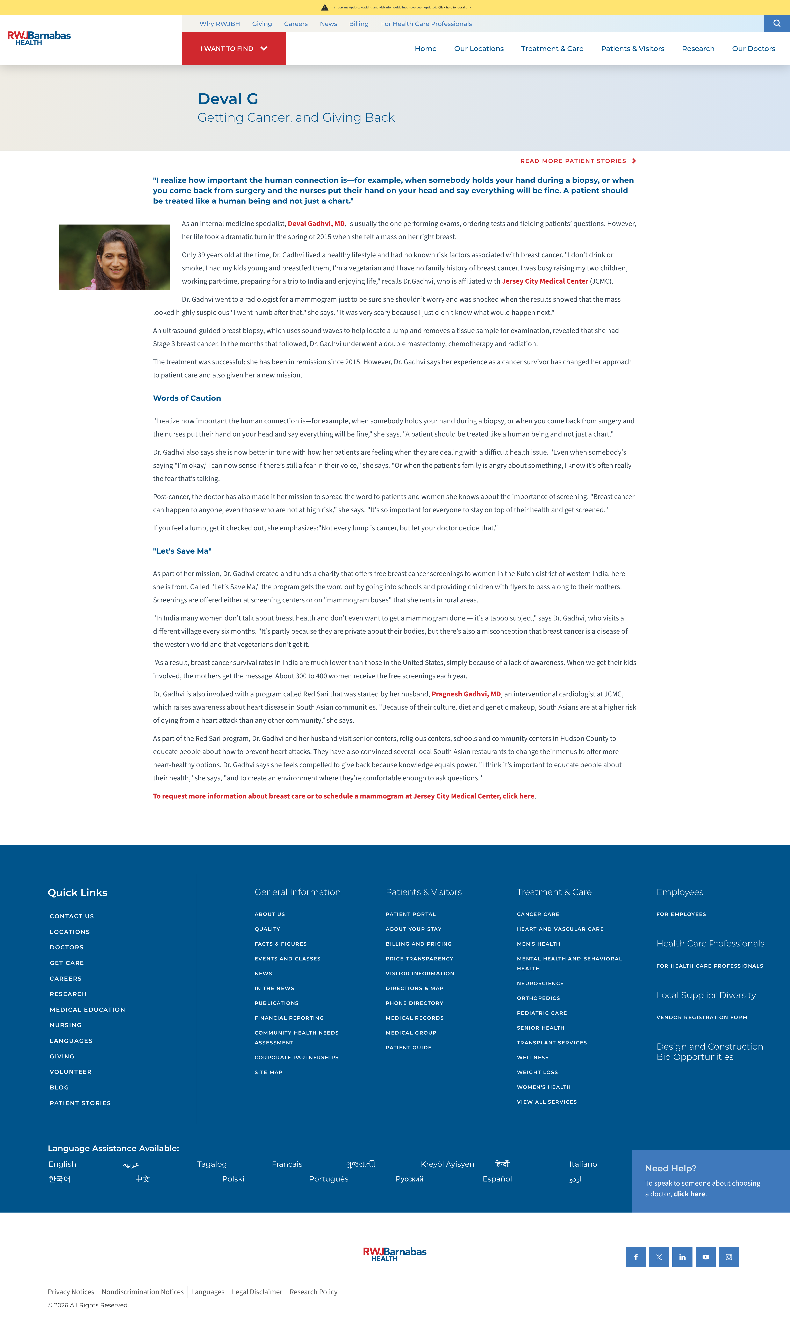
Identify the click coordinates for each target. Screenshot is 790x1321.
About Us (270, 914)
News (328, 24)
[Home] (91, 40)
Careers (296, 24)
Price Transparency (420, 959)
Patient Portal (411, 914)
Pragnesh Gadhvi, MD (466, 694)
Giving (262, 24)
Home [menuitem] (426, 48)
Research (68, 993)
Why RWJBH (220, 24)
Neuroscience (540, 983)
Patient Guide (409, 1048)
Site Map (269, 1072)
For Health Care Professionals (426, 24)
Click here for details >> (455, 7)
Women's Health (544, 1087)
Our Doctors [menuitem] (753, 48)
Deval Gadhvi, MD (316, 223)
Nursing (66, 1025)
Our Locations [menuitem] (479, 48)
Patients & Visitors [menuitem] (633, 48)
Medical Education (88, 1009)
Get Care (67, 962)
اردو (575, 1178)
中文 (142, 1178)
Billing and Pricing (419, 944)
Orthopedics (538, 998)
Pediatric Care (542, 1013)
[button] (777, 23)
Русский (409, 1178)
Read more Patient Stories (573, 161)
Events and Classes (288, 959)
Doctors (67, 947)
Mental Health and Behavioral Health (569, 964)
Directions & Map (415, 988)
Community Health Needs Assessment (297, 1038)
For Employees (681, 914)
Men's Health (539, 944)
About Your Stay (414, 929)
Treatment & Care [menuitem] (552, 48)
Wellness (533, 1057)
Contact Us (72, 916)
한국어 (60, 1178)
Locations (70, 931)
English (62, 1164)
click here (689, 1194)
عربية (131, 1164)
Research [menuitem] (698, 48)
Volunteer (71, 1071)
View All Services (547, 1102)
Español (497, 1178)
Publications (277, 1003)
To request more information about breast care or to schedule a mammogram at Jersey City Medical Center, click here (343, 796)
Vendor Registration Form (702, 1017)
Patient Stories (80, 1103)
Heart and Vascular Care (560, 929)
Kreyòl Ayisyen (447, 1164)
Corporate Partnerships (297, 1057)
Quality (268, 929)
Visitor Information (420, 973)
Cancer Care (538, 914)
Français (287, 1164)
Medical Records (415, 1018)
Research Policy (314, 1291)
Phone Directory (415, 1003)
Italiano (583, 1164)
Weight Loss (537, 1072)
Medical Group (411, 1033)
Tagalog (212, 1164)
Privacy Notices (71, 1291)
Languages (71, 1040)
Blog (59, 1087)
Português (329, 1178)
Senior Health (541, 1028)
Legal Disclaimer (257, 1291)
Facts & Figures (281, 944)
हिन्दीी (502, 1164)
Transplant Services (552, 1043)
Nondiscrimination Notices (143, 1291)
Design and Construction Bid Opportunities (709, 1051)
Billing (359, 24)
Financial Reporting (289, 1018)
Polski (233, 1178)
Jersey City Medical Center (545, 281)
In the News (274, 988)
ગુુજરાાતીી (360, 1164)
